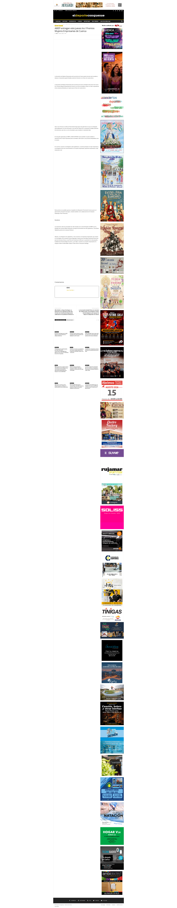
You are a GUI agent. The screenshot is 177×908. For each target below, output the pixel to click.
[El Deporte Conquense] (88, 15)
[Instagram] (115, 11)
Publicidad (108, 904)
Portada (58, 21)
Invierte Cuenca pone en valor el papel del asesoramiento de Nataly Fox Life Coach (76, 334)
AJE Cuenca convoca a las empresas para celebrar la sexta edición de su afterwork (61, 386)
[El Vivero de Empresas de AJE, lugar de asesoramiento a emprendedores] (62, 327)
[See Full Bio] (73, 290)
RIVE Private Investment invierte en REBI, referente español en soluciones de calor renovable (76, 368)
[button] (121, 21)
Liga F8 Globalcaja (105, 21)
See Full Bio (70, 290)
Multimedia (95, 21)
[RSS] (118, 11)
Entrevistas (72, 21)
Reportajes (87, 21)
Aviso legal (103, 904)
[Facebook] (113, 11)
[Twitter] (120, 11)
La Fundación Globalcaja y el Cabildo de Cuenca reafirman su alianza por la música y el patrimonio (91, 386)
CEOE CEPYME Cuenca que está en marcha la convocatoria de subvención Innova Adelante (91, 334)
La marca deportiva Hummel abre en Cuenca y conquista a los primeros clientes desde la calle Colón (91, 368)
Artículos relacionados (60, 319)
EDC (57, 33)
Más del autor (70, 319)
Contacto (113, 904)
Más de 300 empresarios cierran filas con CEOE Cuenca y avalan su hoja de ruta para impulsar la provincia (77, 386)
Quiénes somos (120, 904)
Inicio (55, 24)
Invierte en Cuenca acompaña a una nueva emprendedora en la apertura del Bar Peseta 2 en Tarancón (77, 350)
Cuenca (80, 21)
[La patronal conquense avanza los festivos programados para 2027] (92, 343)
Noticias (65, 21)
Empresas (62, 24)
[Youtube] (122, 11)
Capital (56, 365)
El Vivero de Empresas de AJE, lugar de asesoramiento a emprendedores (61, 334)
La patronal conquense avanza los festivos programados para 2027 (92, 350)
